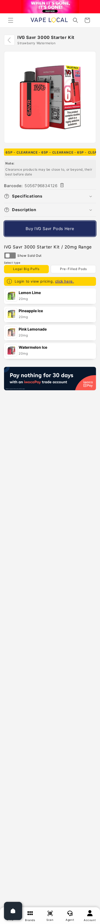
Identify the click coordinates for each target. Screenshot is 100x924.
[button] (11, 20)
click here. (64, 281)
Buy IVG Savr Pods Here (50, 228)
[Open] (13, 911)
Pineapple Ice (31, 310)
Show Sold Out (10, 255)
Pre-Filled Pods (73, 269)
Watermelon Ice (33, 347)
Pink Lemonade (33, 329)
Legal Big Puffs (26, 269)
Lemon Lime (30, 292)
